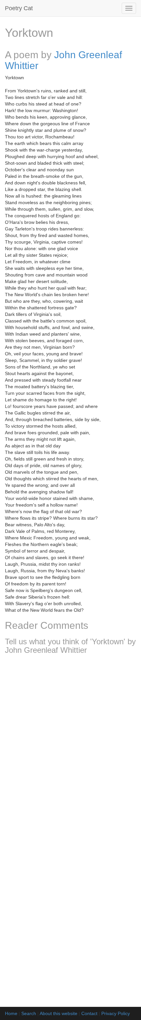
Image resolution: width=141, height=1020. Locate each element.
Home (11, 1013)
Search (28, 1013)
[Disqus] (70, 746)
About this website (58, 1013)
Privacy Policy (115, 1013)
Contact (89, 1013)
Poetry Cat (19, 8)
